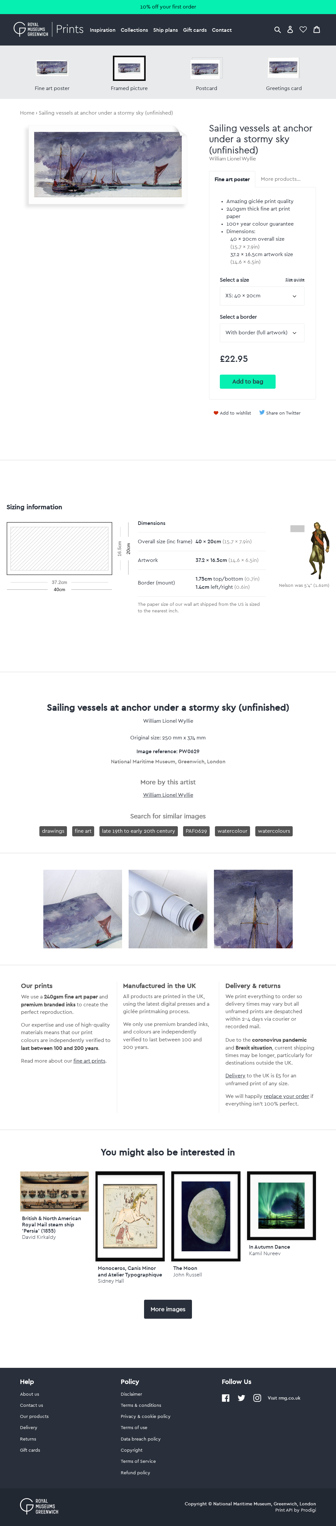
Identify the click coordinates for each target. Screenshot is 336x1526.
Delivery (235, 1075)
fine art (83, 831)
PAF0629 (196, 831)
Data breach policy (141, 1439)
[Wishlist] (303, 29)
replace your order (286, 1096)
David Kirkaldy (39, 1237)
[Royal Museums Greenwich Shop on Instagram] (257, 1400)
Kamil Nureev (265, 1253)
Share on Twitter (283, 413)
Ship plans (165, 30)
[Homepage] (50, 30)
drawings (53, 831)
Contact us (31, 1405)
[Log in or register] (290, 29)
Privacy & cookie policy (146, 1416)
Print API (284, 1510)
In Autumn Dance (269, 1246)
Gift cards (195, 30)
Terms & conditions (141, 1405)
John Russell (187, 1275)
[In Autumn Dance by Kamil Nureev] (281, 1205)
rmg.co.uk (289, 1398)
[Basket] (317, 29)
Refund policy (135, 1473)
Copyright (131, 1450)
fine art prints (89, 1061)
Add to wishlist (235, 413)
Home (27, 113)
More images (168, 1309)
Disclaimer (131, 1394)
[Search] (278, 29)
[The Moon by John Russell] (206, 1216)
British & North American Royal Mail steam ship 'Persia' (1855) (51, 1224)
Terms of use (134, 1427)
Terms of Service (138, 1461)
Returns (28, 1439)
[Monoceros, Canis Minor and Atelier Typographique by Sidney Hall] (130, 1216)
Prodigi (308, 1510)
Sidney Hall (111, 1281)
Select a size (262, 280)
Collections (134, 30)
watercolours (274, 831)
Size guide (294, 279)
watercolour (232, 831)
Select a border (238, 317)
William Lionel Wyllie (232, 158)
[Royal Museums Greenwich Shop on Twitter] (241, 1400)
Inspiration (103, 30)
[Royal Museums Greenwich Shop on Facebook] (226, 1400)
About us (29, 1394)
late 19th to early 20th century (138, 831)
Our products (34, 1416)
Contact (222, 30)
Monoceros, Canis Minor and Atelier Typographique (130, 1271)
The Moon (185, 1268)
